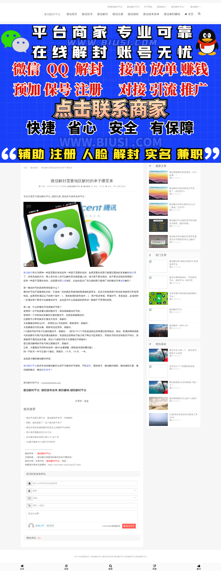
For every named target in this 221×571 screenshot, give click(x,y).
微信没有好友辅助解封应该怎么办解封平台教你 (48, 427)
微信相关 (71, 14)
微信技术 (87, 14)
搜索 (110, 569)
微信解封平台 (26, 15)
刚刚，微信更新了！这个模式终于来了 (44, 423)
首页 (190, 14)
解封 (30, 272)
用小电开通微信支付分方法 (38, 432)
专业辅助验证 (83, 557)
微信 (25, 272)
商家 (155, 569)
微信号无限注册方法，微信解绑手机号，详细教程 (49, 418)
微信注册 (117, 14)
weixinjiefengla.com (51, 382)
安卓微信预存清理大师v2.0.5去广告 (42, 437)
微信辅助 (133, 14)
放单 (48, 370)
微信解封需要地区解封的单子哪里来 (54, 457)
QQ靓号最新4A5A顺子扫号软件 (40, 442)
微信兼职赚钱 (172, 14)
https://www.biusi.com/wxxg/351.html (64, 465)
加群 (66, 569)
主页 (25, 168)
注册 (64, 280)
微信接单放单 (151, 14)
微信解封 (102, 14)
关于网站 (148, 7)
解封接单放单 (108, 557)
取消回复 (31, 474)
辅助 (122, 280)
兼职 (89, 365)
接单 (43, 370)
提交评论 (129, 526)
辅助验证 (161, 7)
